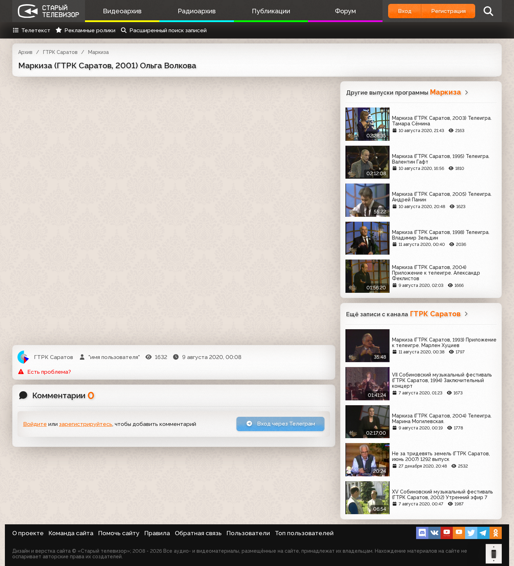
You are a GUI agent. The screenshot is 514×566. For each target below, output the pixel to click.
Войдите (35, 424)
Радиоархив (197, 11)
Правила (157, 533)
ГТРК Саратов (60, 52)
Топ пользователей (304, 533)
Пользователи (248, 533)
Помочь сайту (119, 533)
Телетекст (35, 30)
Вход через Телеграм (285, 423)
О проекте (28, 533)
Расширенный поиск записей (168, 30)
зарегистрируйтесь (85, 424)
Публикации (271, 11)
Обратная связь (198, 533)
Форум (345, 11)
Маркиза (98, 52)
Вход (405, 11)
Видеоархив (122, 11)
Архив (25, 52)
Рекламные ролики (89, 30)
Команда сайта (71, 533)
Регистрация (448, 11)
